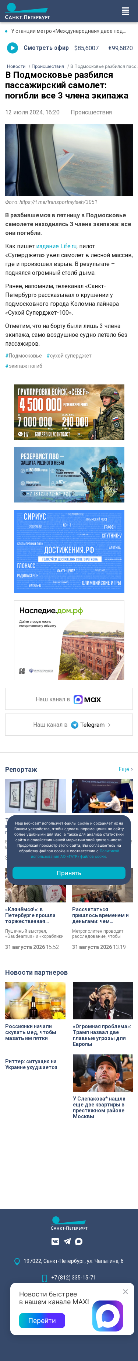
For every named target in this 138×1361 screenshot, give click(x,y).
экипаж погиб (23, 366)
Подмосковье (23, 356)
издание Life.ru (56, 246)
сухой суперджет (69, 356)
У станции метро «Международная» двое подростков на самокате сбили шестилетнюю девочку (72, 31)
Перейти (42, 1320)
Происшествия (91, 112)
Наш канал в (54, 699)
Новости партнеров (36, 972)
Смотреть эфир (46, 47)
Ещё (124, 769)
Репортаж (21, 769)
